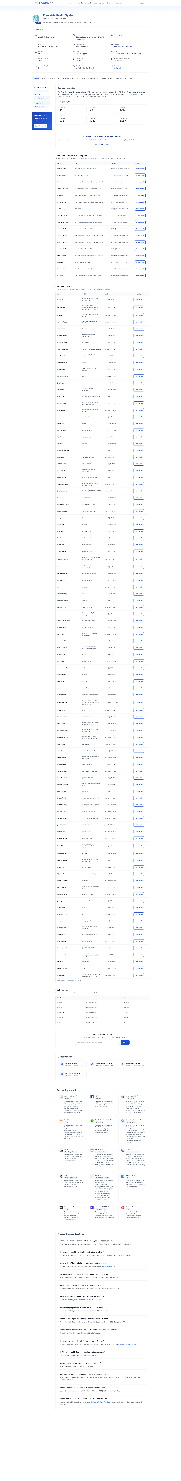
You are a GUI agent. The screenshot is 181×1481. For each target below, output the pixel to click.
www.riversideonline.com (123, 46)
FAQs (131, 78)
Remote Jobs (79, 3)
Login (142, 3)
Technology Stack (121, 78)
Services (118, 3)
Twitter (100, 1402)
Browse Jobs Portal (101, 144)
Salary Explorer (99, 3)
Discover (109, 3)
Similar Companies (107, 78)
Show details (140, 168)
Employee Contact (68, 78)
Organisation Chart (54, 78)
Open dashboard (40, 126)
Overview (36, 78)
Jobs (70, 3)
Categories (88, 3)
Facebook (107, 1402)
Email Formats (81, 78)
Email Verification (93, 78)
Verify (125, 1042)
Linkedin (94, 1402)
